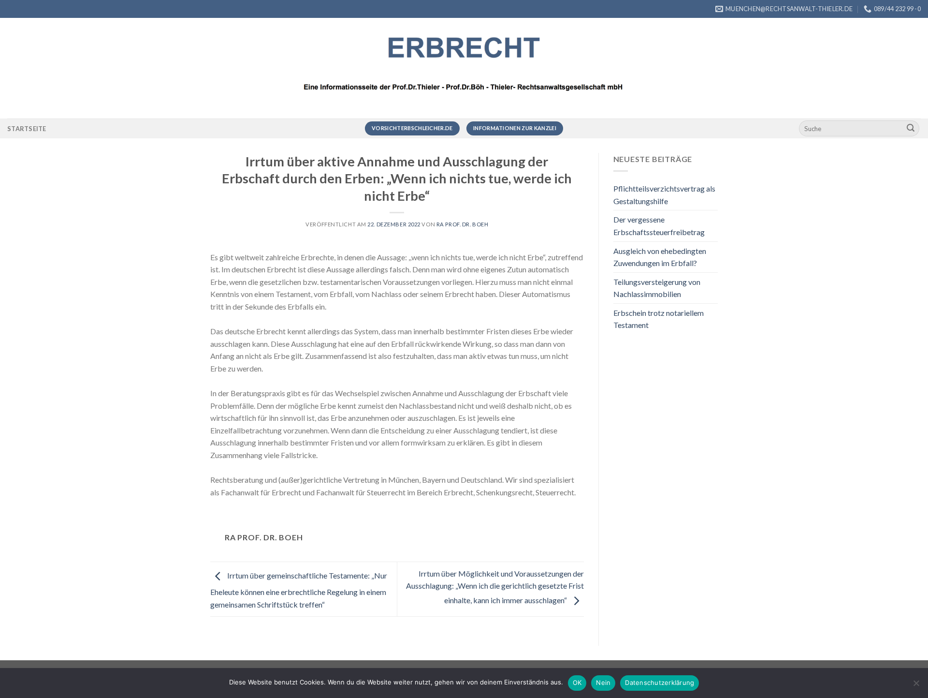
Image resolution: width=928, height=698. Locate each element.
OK (577, 682)
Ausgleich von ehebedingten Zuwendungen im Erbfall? (659, 257)
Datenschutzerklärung (659, 682)
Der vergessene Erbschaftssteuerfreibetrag (659, 226)
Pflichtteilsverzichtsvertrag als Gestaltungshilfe (664, 195)
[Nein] (916, 686)
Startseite (26, 129)
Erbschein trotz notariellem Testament (658, 319)
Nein (603, 682)
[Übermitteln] (910, 128)
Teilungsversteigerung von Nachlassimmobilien (656, 288)
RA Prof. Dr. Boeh (462, 224)
